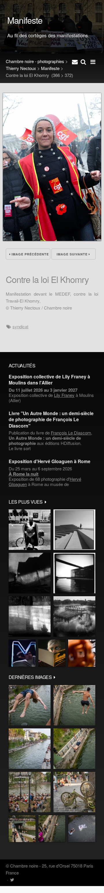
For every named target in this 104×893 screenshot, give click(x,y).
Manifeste (50, 68)
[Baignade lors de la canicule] (30, 705)
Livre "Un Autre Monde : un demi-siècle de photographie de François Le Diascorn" (51, 419)
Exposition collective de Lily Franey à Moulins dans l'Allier (49, 379)
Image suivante (73, 254)
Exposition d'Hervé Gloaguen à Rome (49, 461)
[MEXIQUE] (30, 529)
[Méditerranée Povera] (74, 529)
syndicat (20, 326)
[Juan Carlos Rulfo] (81, 653)
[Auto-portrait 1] (30, 616)
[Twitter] (12, 880)
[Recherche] (83, 61)
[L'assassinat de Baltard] (30, 573)
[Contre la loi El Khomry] (52, 239)
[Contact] (74, 61)
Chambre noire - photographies (35, 61)
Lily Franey (64, 395)
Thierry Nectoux (21, 68)
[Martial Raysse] (22, 653)
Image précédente (29, 254)
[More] (46, 501)
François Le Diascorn (71, 433)
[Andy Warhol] (51, 653)
